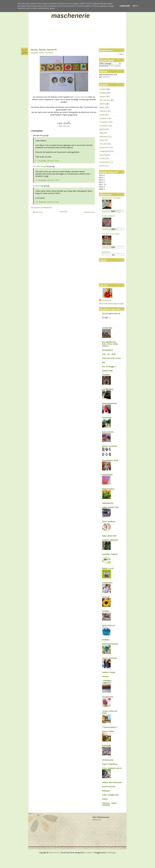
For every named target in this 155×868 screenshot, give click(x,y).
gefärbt (103, 129)
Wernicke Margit (39, 166)
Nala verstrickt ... (108, 432)
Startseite (63, 211)
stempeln (103, 118)
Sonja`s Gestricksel (109, 658)
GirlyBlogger (111, 852)
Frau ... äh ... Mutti (109, 354)
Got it (135, 6)
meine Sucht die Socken (111, 358)
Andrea (105, 799)
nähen (102, 115)
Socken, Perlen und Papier (109, 712)
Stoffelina (36, 186)
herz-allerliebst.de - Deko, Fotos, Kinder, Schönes (110, 344)
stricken (103, 89)
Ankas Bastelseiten (109, 403)
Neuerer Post (89, 212)
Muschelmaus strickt (110, 460)
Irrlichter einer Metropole (112, 782)
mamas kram (107, 583)
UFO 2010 (104, 144)
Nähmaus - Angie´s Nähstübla (109, 804)
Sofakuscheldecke (108, 216)
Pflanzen (103, 111)
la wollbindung (107, 389)
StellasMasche (107, 503)
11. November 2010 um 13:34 (47, 161)
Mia (103, 362)
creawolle (106, 597)
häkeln (102, 107)
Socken (103, 96)
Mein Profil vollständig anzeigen (111, 303)
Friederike (106, 375)
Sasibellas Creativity (109, 554)
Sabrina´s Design (108, 672)
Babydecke (106, 252)
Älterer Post (38, 212)
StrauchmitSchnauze (110, 644)
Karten (41, 52)
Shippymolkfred (108, 489)
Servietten (49, 52)
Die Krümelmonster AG (111, 313)
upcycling (103, 155)
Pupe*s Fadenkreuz (109, 764)
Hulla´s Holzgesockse (110, 795)
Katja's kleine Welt (109, 536)
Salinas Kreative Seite (110, 507)
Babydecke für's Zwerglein (111, 198)
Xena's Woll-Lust (108, 625)
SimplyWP (89, 852)
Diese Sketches (82, 97)
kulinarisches (105, 147)
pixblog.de (106, 790)
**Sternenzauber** (109, 727)
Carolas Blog (107, 328)
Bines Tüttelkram (109, 521)
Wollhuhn (105, 640)
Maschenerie (70, 15)
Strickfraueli (106, 417)
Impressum (96, 820)
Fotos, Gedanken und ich (112, 768)
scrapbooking (105, 151)
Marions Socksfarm (109, 446)
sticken (102, 158)
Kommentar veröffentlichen (41, 207)
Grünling (103, 93)
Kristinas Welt (107, 370)
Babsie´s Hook (107, 568)
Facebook (106, 77)
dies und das (105, 100)
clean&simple (107, 474)
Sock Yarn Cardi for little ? (111, 234)
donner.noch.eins (108, 786)
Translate (117, 66)
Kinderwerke (105, 162)
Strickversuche (107, 760)
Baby (102, 133)
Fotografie (104, 122)
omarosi (105, 676)
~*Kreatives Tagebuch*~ (107, 681)
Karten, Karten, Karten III (44, 49)
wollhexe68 (106, 745)
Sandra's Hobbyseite (110, 540)
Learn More (125, 6)
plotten (103, 166)
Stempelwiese (107, 350)
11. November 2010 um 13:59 (47, 180)
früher (102, 140)
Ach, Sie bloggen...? (109, 366)
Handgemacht (107, 697)
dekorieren (104, 136)
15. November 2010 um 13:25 (47, 202)
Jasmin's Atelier (108, 731)
